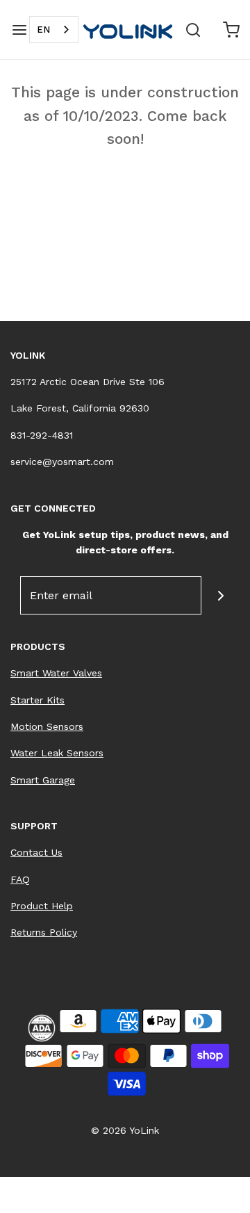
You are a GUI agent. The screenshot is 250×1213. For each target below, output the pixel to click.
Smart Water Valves (56, 672)
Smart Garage (42, 779)
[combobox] (53, 29)
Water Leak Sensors (56, 752)
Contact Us (36, 852)
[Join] (220, 595)
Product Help (41, 905)
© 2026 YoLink (125, 1130)
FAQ (20, 879)
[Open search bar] (193, 29)
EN (43, 29)
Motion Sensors (46, 726)
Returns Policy (43, 932)
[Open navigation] (19, 29)
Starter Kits (37, 700)
